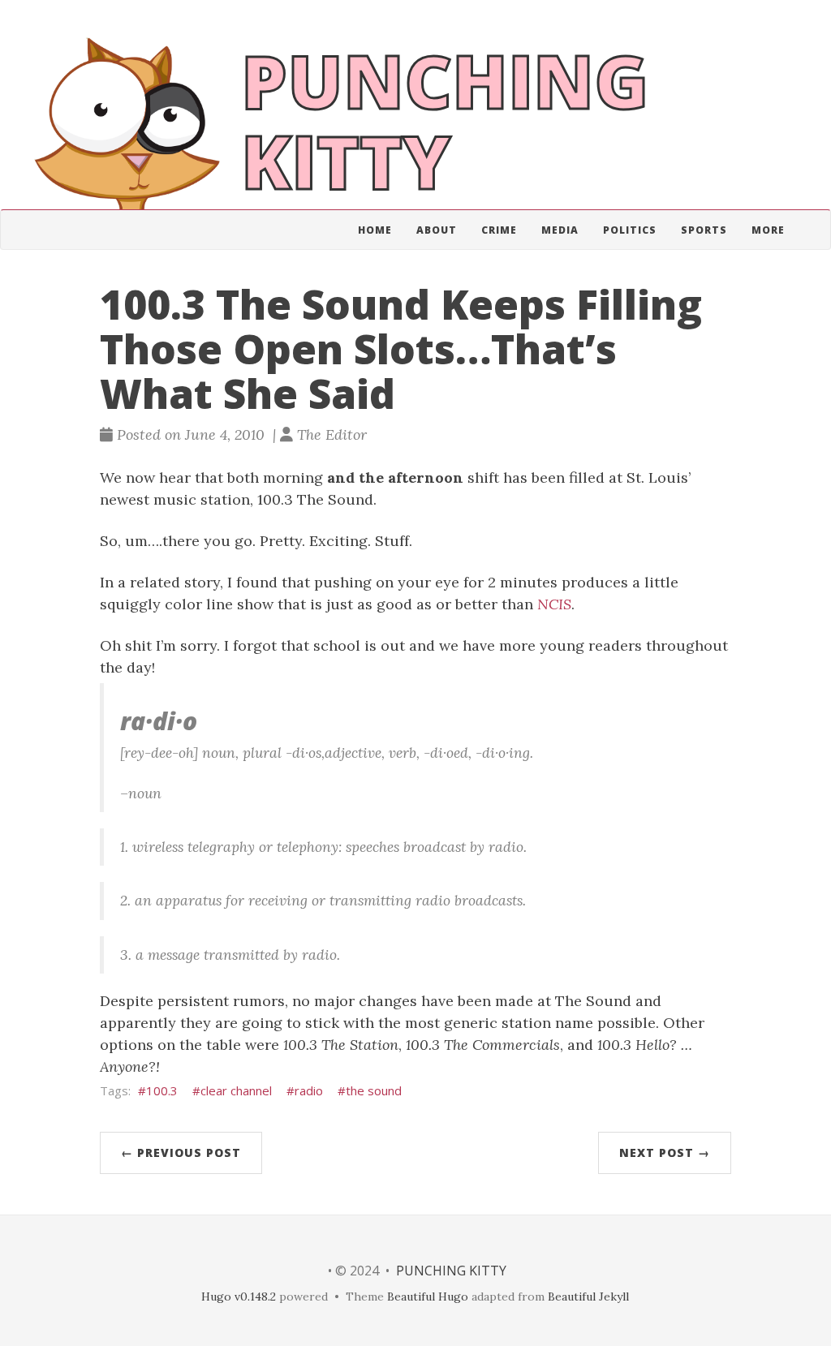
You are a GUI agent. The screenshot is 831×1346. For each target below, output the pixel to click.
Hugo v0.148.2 (238, 1296)
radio (309, 1090)
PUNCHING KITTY (451, 1270)
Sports (704, 230)
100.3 (162, 1090)
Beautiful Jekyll (588, 1296)
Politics (630, 230)
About (436, 230)
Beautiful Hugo (427, 1296)
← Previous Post (181, 1152)
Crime (499, 230)
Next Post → (664, 1152)
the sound (374, 1090)
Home (375, 230)
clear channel (236, 1090)
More (768, 230)
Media (560, 230)
